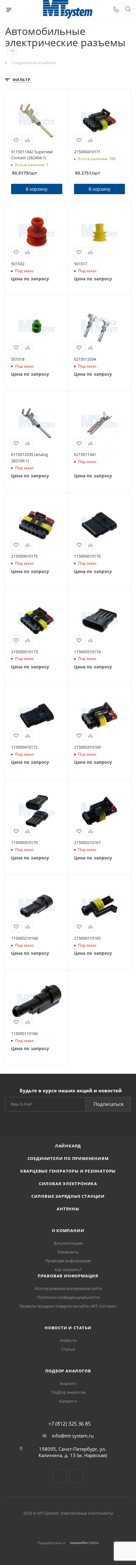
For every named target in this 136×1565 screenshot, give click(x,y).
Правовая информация (68, 1261)
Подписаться (108, 1104)
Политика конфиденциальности (68, 1297)
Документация (68, 1243)
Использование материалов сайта (68, 1288)
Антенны (68, 1209)
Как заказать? (68, 1269)
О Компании (68, 1230)
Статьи (68, 1349)
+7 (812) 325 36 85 (69, 1423)
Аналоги (68, 1383)
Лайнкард (68, 1146)
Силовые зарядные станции (68, 1196)
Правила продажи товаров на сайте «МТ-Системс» (68, 1306)
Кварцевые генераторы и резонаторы (68, 1171)
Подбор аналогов (68, 1371)
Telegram (60, 1476)
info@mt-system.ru (73, 1436)
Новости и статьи (68, 1328)
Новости (68, 1340)
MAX (76, 1476)
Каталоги (68, 1401)
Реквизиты (68, 1252)
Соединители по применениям (68, 1158)
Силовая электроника (68, 1183)
